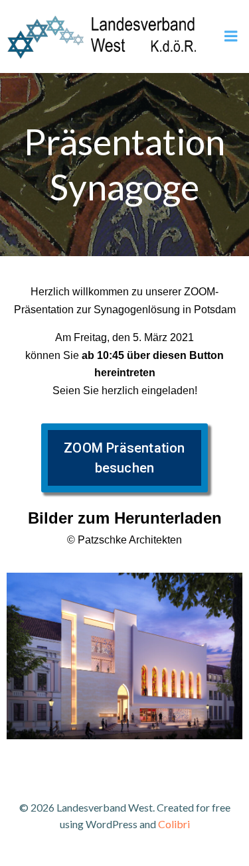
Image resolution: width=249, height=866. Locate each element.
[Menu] (231, 36)
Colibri (174, 824)
